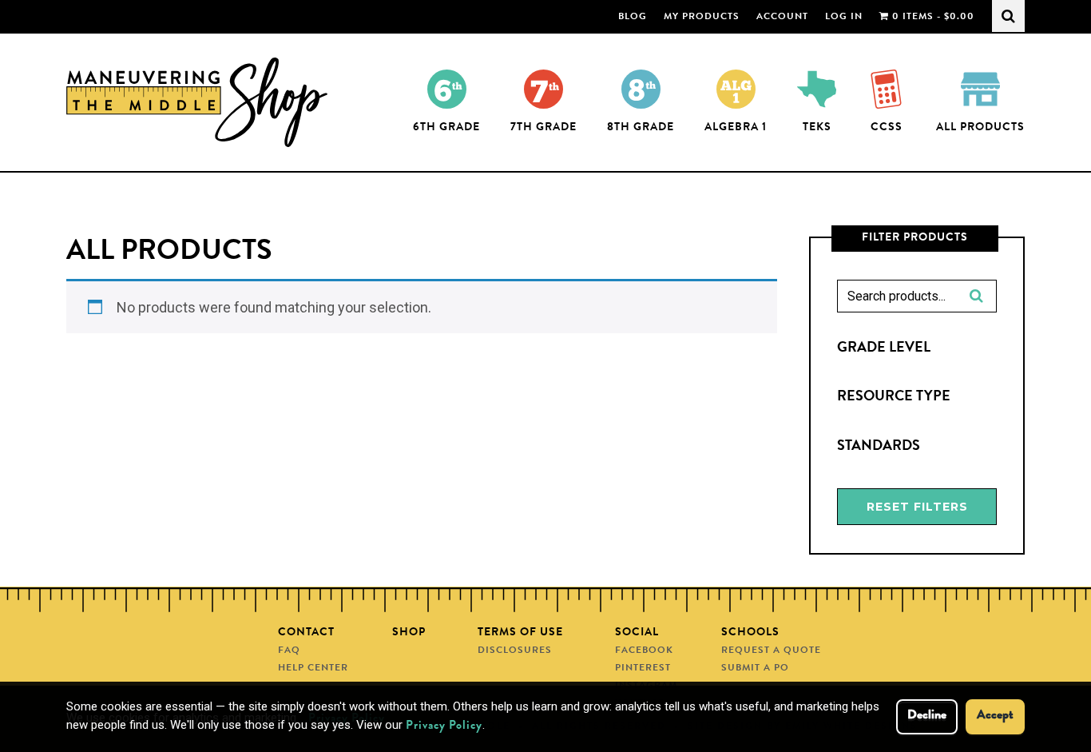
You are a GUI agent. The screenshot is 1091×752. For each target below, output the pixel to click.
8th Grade (640, 127)
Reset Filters (917, 506)
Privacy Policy (444, 727)
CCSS (887, 127)
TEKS (817, 127)
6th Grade (446, 127)
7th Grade (543, 127)
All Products (980, 127)
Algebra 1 (735, 127)
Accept (995, 716)
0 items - (931, 17)
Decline (926, 716)
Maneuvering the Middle (200, 102)
